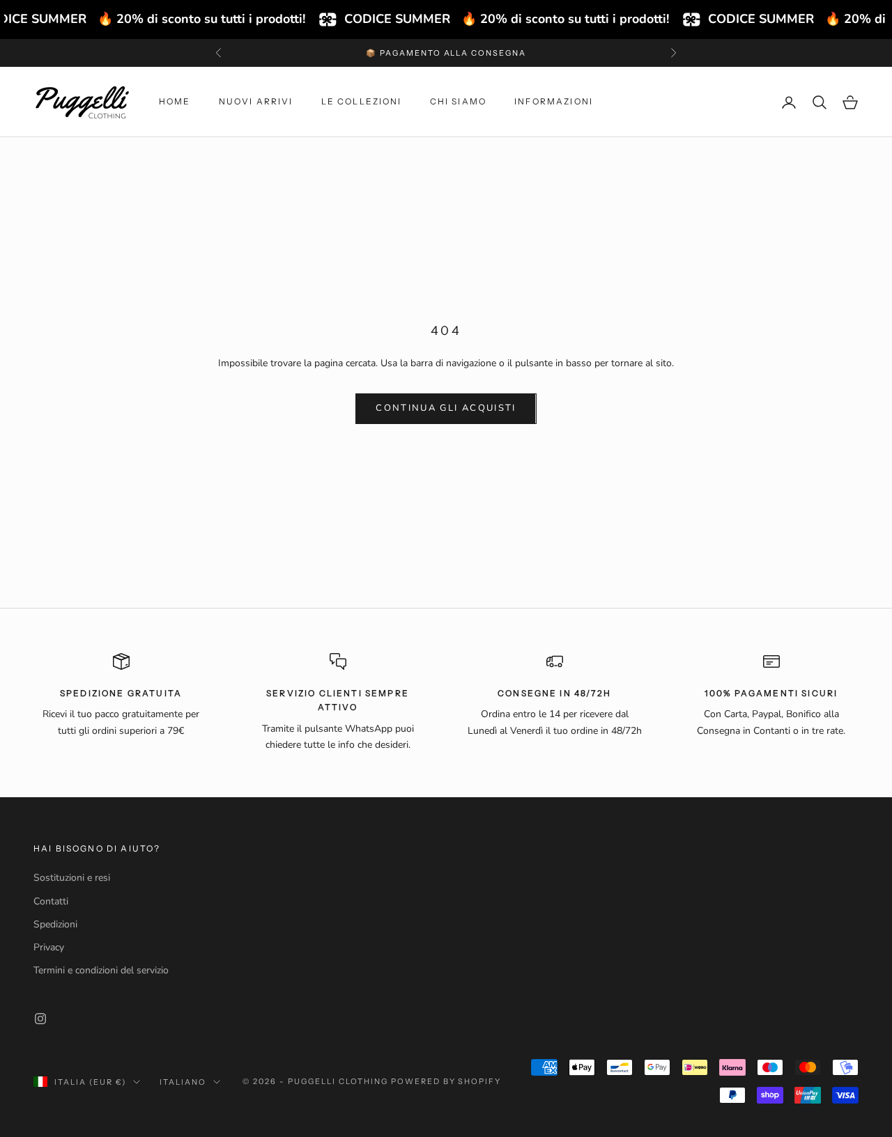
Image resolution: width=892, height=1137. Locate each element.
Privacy (48, 947)
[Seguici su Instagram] (40, 1019)
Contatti (50, 901)
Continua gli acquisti (446, 408)
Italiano (183, 1082)
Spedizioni (55, 924)
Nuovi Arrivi (256, 102)
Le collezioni (361, 102)
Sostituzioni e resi (71, 877)
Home (175, 102)
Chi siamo (458, 102)
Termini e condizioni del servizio (101, 970)
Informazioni (553, 102)
